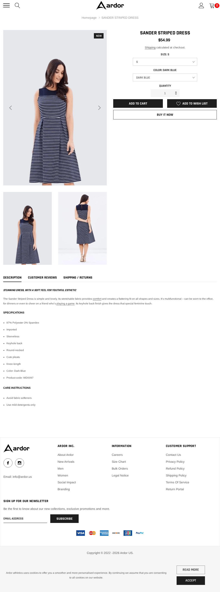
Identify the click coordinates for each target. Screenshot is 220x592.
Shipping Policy (176, 475)
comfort (97, 298)
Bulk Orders (120, 468)
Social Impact (67, 482)
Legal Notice (120, 475)
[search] (17, 5)
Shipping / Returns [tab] (77, 278)
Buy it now (165, 115)
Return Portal (175, 489)
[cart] (212, 5)
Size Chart (119, 461)
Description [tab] (12, 278)
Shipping (150, 47)
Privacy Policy (175, 461)
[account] (201, 5)
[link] (16, 448)
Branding (64, 489)
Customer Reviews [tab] (42, 278)
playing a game (66, 303)
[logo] (110, 5)
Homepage (89, 17)
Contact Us (173, 454)
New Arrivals (66, 461)
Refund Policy (175, 468)
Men (61, 468)
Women (63, 475)
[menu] (6, 5)
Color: (165, 70)
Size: (165, 54)
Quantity (165, 86)
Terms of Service (177, 482)
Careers (117, 454)
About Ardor (66, 454)
